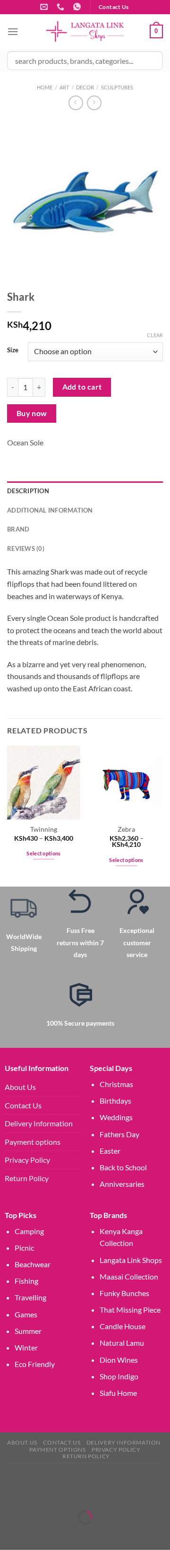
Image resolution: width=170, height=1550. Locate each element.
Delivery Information (39, 1123)
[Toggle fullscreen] (36, 1494)
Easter (110, 1150)
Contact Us (23, 1105)
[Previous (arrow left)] (9, 1533)
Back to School (123, 1167)
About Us (20, 1086)
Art (64, 87)
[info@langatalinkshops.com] (45, 7)
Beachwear (33, 1264)
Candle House (122, 1326)
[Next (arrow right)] (36, 1533)
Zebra (126, 829)
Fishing (26, 1280)
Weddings (116, 1117)
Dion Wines (119, 1359)
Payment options (32, 1141)
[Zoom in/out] (9, 1494)
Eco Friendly (35, 1363)
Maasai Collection (129, 1276)
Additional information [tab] (50, 510)
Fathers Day (119, 1134)
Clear (155, 335)
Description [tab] (28, 491)
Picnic (24, 1247)
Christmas (116, 1084)
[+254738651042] (62, 7)
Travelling (30, 1297)
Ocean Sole (25, 442)
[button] (2, 1478)
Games (26, 1314)
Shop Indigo (119, 1376)
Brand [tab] (18, 529)
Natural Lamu (122, 1342)
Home (44, 87)
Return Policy (27, 1178)
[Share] (63, 1494)
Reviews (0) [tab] (25, 548)
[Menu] (12, 31)
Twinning (43, 829)
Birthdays (115, 1100)
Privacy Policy (27, 1159)
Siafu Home (118, 1392)
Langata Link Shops (131, 1259)
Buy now (32, 413)
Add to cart (82, 387)
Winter (26, 1347)
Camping (29, 1231)
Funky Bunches (124, 1293)
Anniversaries (122, 1183)
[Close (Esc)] (91, 1494)
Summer (28, 1330)
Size (12, 350)
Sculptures (117, 87)
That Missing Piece (130, 1309)
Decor (85, 87)
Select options (43, 853)
